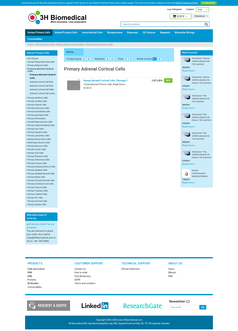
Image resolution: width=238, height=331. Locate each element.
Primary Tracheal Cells (38, 191)
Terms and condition (84, 283)
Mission (172, 272)
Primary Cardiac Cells (37, 101)
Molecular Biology (184, 32)
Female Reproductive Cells (40, 122)
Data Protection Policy (187, 3)
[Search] (206, 24)
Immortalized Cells (92, 32)
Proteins (32, 279)
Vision (171, 269)
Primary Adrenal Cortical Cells (70, 44)
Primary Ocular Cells (37, 149)
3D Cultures (149, 32)
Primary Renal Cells (36, 177)
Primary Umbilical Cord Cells (41, 184)
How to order (81, 272)
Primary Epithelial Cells (38, 115)
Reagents (165, 32)
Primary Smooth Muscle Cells (41, 180)
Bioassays (132, 32)
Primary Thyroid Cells (37, 187)
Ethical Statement (130, 269)
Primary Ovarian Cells (37, 163)
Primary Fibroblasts (36, 118)
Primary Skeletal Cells (37, 170)
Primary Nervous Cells (38, 146)
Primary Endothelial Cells (39, 111)
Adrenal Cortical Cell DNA (41, 86)
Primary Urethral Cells (37, 194)
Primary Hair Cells (36, 129)
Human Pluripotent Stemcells (41, 62)
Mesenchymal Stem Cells (39, 139)
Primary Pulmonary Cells (39, 159)
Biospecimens (115, 32)
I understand (208, 3)
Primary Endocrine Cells (38, 108)
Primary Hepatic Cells (37, 132)
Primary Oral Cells (36, 153)
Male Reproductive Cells (39, 142)
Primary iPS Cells (35, 197)
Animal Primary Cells (66, 32)
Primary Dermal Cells (37, 104)
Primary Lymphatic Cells (38, 135)
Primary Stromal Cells (37, 201)
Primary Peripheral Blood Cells (41, 166)
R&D (170, 276)
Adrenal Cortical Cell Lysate (42, 93)
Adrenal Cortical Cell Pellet (42, 89)
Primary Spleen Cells (37, 204)
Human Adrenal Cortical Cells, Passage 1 (105, 80)
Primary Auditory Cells (38, 98)
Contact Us (80, 269)
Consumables (34, 39)
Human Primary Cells (38, 32)
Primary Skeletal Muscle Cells (41, 173)
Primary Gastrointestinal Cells (41, 125)
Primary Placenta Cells (38, 156)
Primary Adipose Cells (38, 65)
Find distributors (82, 276)
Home (30, 44)
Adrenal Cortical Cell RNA (41, 82)
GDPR (77, 279)
